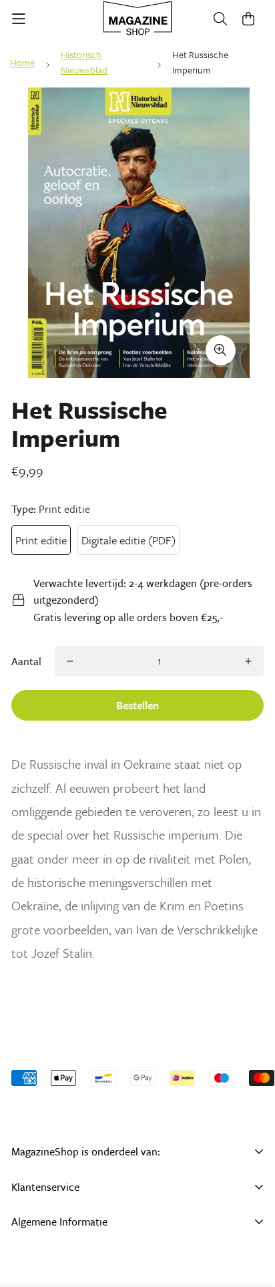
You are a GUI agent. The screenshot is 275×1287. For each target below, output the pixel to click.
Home (22, 62)
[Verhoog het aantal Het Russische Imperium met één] (248, 661)
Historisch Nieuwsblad (84, 62)
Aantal (26, 661)
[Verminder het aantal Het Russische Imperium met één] (70, 661)
